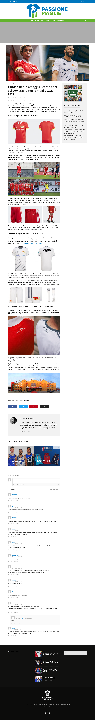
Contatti (14, 1)
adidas (9, 400)
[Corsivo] (16, 484)
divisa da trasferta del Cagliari (33, 243)
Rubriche (60, 20)
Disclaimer (43, 704)
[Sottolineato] (18, 484)
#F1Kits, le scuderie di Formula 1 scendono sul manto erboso (73, 137)
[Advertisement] (47, 32)
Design (47, 20)
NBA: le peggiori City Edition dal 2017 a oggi (50, 662)
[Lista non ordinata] (22, 484)
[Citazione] (24, 484)
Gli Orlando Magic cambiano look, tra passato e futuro (49, 679)
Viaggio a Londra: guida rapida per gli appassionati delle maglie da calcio (74, 121)
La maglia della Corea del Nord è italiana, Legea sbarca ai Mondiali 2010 (74, 131)
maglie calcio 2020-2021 (18, 400)
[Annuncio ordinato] (20, 484)
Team (9, 1)
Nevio (22, 618)
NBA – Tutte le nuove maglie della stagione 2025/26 (50, 670)
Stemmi (53, 20)
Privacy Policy (66, 704)
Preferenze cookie (13, 652)
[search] (85, 653)
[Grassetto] (14, 484)
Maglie (33, 20)
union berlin (27, 400)
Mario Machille (13, 97)
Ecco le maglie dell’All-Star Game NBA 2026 (50, 653)
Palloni (40, 20)
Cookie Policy (54, 704)
